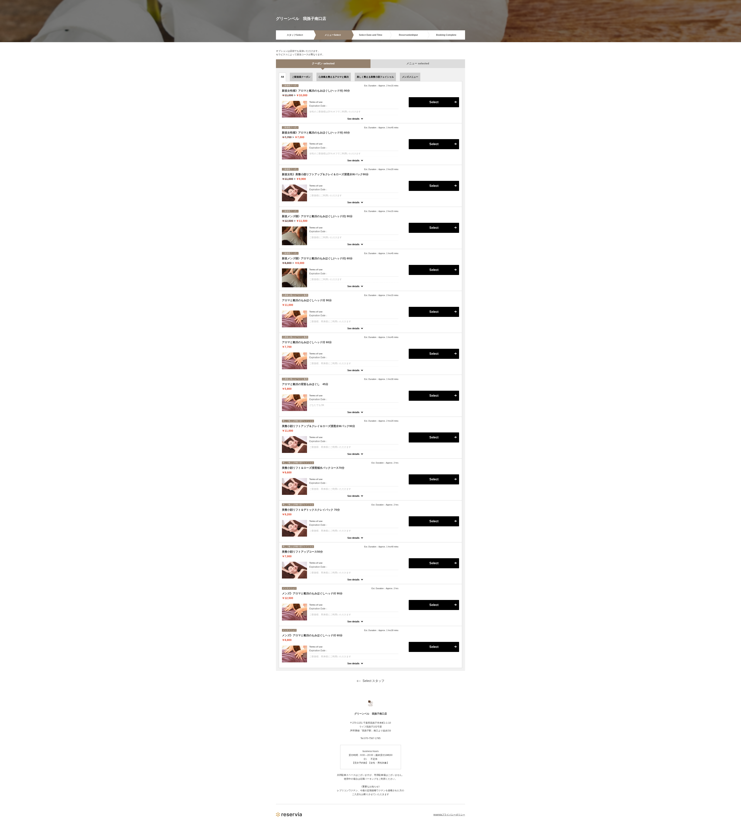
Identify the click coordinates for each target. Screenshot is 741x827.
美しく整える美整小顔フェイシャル (375, 77)
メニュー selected (417, 63)
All (282, 77)
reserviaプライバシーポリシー (449, 814)
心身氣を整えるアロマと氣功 (334, 77)
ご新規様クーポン (301, 77)
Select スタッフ (373, 680)
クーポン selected (323, 63)
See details (353, 118)
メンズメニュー (410, 77)
